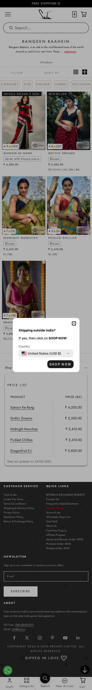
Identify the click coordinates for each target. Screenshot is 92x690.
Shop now (60, 364)
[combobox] (41, 353)
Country (24, 346)
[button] (74, 323)
